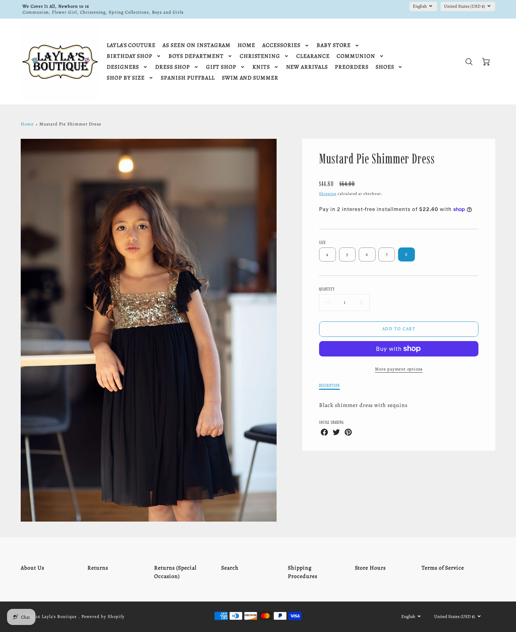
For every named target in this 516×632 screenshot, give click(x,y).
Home (27, 124)
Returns (97, 568)
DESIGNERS (123, 67)
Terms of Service (443, 568)
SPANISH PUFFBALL (187, 78)
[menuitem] (131, 45)
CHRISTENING (260, 56)
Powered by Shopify (102, 616)
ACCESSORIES (281, 45)
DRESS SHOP (172, 67)
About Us (32, 568)
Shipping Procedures (302, 572)
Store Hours (370, 568)
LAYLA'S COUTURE (131, 45)
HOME (246, 45)
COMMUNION (356, 56)
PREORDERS (352, 67)
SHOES (385, 67)
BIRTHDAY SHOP (129, 56)
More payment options (399, 369)
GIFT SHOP (221, 67)
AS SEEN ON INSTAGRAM (197, 45)
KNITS (261, 67)
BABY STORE (334, 45)
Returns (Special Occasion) (175, 572)
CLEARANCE (313, 56)
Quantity (327, 289)
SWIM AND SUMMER (250, 78)
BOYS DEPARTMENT (195, 56)
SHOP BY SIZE (126, 78)
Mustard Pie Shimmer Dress (70, 124)
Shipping (328, 193)
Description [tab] (329, 385)
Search (230, 568)
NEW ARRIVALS (307, 67)
